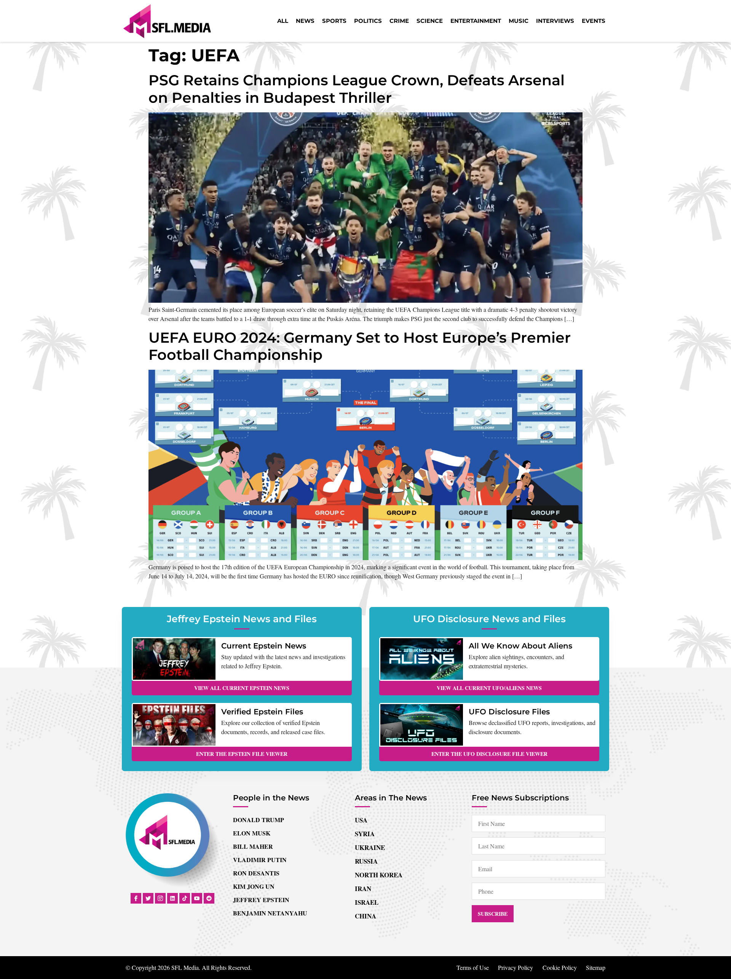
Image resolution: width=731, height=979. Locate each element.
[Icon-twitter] (148, 898)
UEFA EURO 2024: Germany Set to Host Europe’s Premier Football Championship (359, 346)
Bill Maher (253, 846)
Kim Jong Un (254, 886)
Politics (368, 20)
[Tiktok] (184, 898)
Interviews (555, 20)
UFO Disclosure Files (509, 711)
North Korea (378, 875)
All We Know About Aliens (520, 645)
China (365, 916)
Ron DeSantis (256, 873)
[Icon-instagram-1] (160, 898)
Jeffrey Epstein (261, 899)
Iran (363, 888)
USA (361, 820)
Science (430, 20)
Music (518, 20)
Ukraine (370, 847)
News (305, 20)
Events (593, 20)
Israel (366, 902)
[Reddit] (209, 898)
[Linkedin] (172, 898)
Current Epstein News (263, 645)
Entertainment (475, 20)
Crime (399, 20)
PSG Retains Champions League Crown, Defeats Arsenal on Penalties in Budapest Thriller (356, 89)
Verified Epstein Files (262, 711)
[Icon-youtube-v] (197, 898)
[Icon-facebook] (136, 898)
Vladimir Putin (260, 859)
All (282, 20)
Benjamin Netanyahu (270, 913)
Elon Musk (251, 833)
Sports (334, 20)
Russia (366, 861)
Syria (365, 833)
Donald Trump (258, 819)
